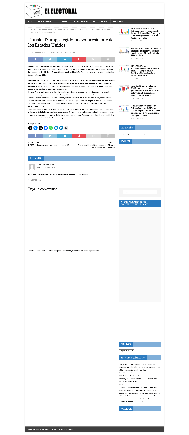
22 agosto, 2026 (138, 41)
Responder (36, 180)
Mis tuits (122, 147)
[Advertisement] (140, 168)
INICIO (30, 21)
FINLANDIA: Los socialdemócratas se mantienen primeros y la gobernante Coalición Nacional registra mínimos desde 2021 (145, 71)
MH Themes (71, 429)
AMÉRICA (61, 29)
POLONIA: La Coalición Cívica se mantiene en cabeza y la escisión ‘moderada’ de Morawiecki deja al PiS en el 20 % (146, 52)
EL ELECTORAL (44, 21)
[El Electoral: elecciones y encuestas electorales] (52, 17)
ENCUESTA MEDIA (80, 21)
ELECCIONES (61, 21)
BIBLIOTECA (118, 21)
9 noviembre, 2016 (39, 52)
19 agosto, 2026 (138, 78)
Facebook (126, 409)
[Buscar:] (140, 192)
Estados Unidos (56, 52)
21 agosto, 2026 (138, 58)
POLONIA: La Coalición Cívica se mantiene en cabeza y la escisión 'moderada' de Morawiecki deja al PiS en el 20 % (138, 378)
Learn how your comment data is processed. (80, 250)
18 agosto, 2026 (138, 98)
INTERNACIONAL (100, 21)
